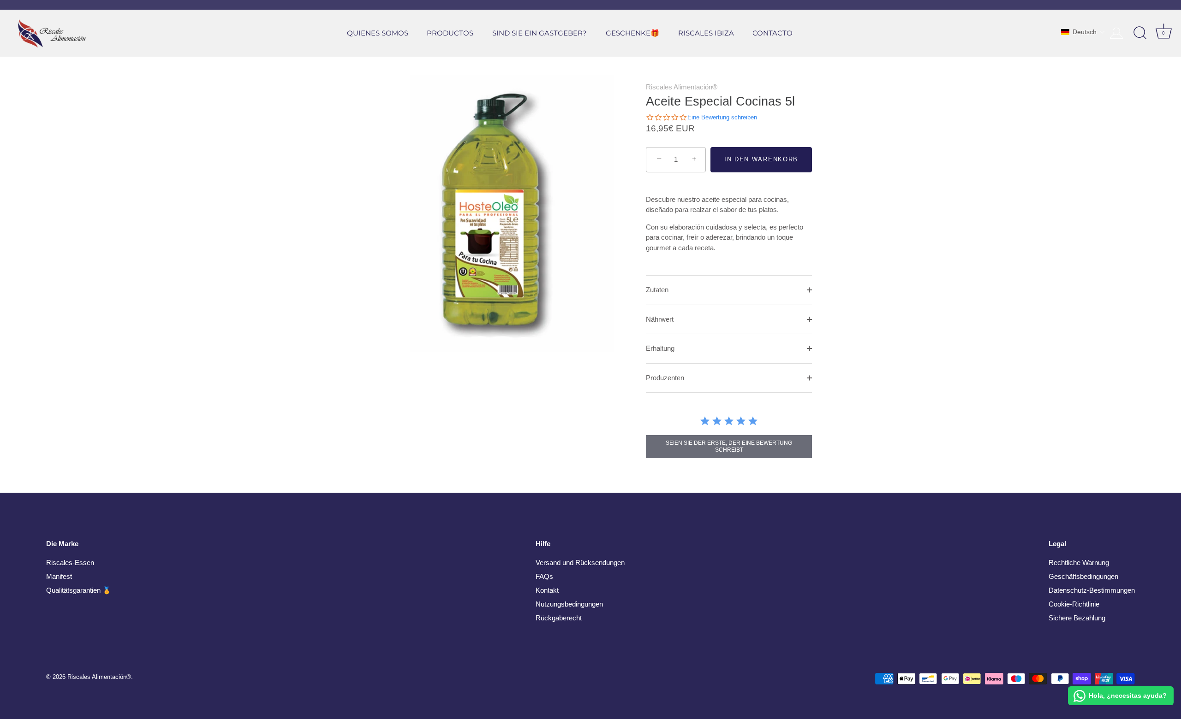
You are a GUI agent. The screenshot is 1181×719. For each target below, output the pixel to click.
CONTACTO (772, 33)
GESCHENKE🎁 (632, 33)
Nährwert (660, 319)
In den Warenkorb (761, 159)
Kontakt (547, 590)
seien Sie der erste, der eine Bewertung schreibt (729, 446)
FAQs (544, 576)
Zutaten (657, 290)
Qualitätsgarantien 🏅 (78, 590)
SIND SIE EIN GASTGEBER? (539, 33)
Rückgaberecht (559, 618)
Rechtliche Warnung (1079, 562)
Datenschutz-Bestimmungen (1092, 590)
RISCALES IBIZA (706, 33)
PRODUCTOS (450, 33)
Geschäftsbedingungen (1083, 576)
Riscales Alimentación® (681, 87)
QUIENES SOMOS (377, 33)
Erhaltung (660, 348)
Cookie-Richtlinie (1074, 604)
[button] (1083, 31)
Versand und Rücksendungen (580, 562)
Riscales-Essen (70, 562)
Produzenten (665, 378)
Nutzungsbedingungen (569, 604)
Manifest (59, 576)
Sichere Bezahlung (1077, 618)
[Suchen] (1140, 33)
